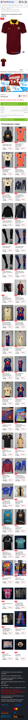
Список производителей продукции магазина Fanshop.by (12, 116)
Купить (10, 148)
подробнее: (21, 71)
